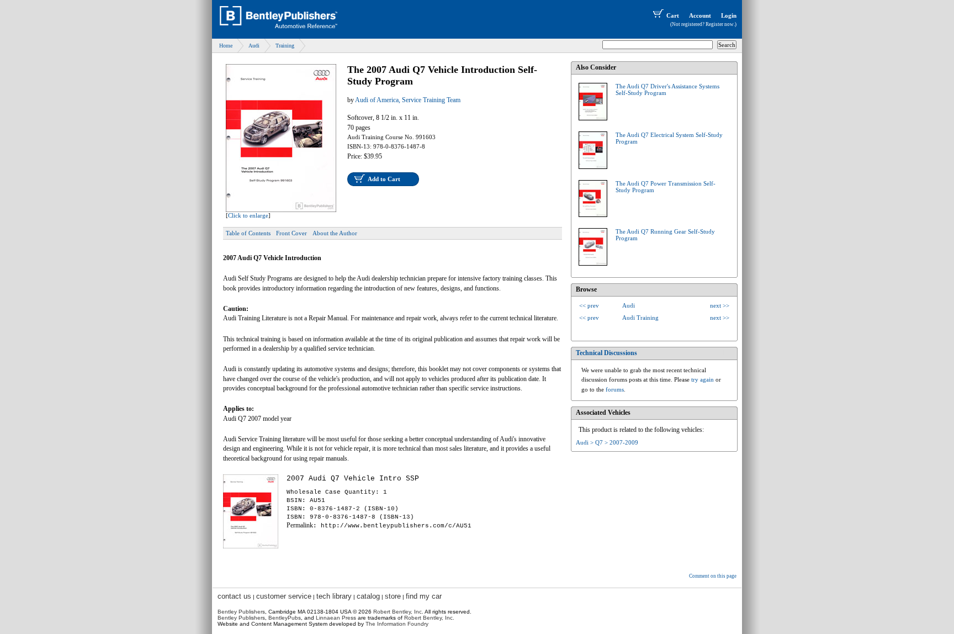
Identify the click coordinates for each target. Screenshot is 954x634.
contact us (234, 596)
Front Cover (291, 233)
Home (225, 46)
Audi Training (640, 317)
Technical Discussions (606, 353)
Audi (253, 46)
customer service (283, 596)
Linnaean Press (336, 618)
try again (702, 379)
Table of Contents (248, 233)
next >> (719, 305)
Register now (720, 24)
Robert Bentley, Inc (397, 612)
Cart (672, 15)
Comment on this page (712, 576)
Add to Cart (384, 179)
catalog (368, 596)
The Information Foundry (396, 624)
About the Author (334, 233)
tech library (334, 596)
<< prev (589, 305)
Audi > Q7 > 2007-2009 (607, 442)
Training (284, 46)
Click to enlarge (248, 215)
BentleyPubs (284, 618)
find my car (424, 596)
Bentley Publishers (241, 612)
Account (700, 15)
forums (615, 389)
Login (728, 15)
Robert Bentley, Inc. (429, 618)
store (393, 596)
